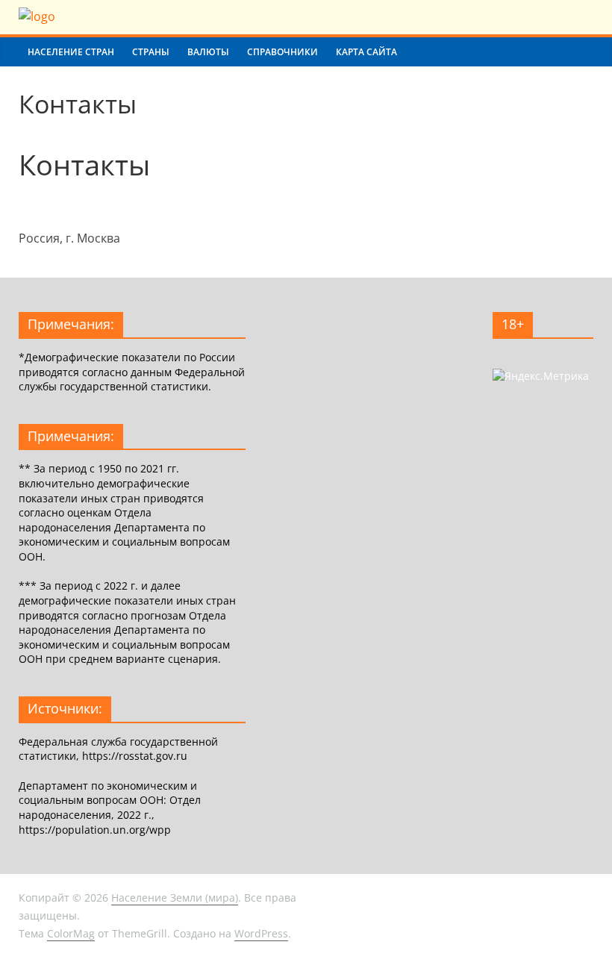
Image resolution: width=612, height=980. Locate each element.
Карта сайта (366, 52)
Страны (150, 52)
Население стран (71, 52)
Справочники (282, 52)
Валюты (208, 52)
